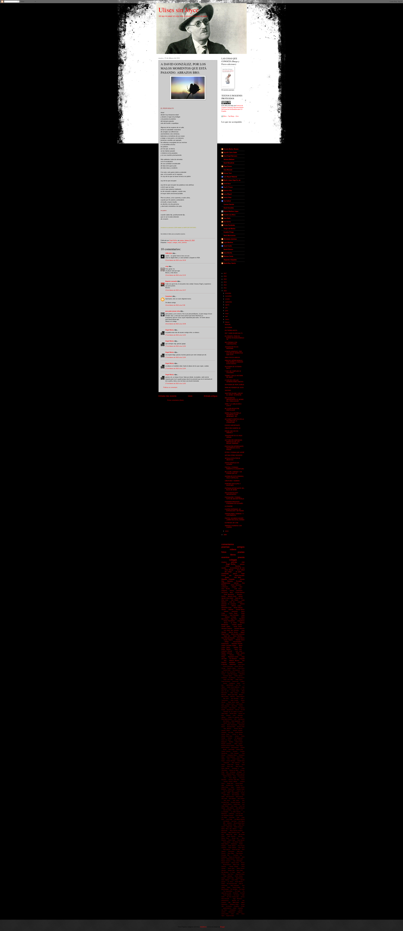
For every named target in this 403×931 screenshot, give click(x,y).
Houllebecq (232, 683)
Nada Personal (231, 836)
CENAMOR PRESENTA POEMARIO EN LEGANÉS (234, 502)
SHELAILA (168, 253)
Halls (222, 785)
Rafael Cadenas (230, 858)
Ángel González (230, 915)
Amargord (223, 732)
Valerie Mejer (224, 713)
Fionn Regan (232, 777)
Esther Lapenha (241, 774)
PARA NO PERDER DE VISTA (234, 387)
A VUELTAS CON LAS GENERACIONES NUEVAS (234, 381)
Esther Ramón (226, 649)
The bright (237, 891)
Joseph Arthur (237, 804)
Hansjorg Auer (229, 785)
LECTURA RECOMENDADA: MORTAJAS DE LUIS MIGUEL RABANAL (234, 441)
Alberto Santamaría (232, 724)
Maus (241, 828)
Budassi (243, 747)
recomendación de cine (237, 568)
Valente (223, 609)
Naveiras (238, 566)
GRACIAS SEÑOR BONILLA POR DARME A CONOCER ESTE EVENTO (234, 362)
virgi (166, 266)
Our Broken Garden (238, 842)
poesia (241, 557)
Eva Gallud (227, 201)
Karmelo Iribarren (239, 628)
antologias (232, 662)
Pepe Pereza (228, 166)
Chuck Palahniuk (230, 757)
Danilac (237, 764)
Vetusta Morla (233, 713)
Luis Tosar (233, 821)
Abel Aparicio (241, 719)
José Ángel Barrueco (230, 156)
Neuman (240, 836)
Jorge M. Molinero (227, 804)
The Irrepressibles (227, 891)
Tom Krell (242, 893)
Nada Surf (227, 636)
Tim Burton (235, 893)
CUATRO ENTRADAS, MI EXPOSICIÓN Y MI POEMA (234, 510)
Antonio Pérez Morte (226, 736)
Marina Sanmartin (238, 826)
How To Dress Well (228, 791)
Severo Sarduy (238, 876)
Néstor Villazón (238, 607)
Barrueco (230, 581)
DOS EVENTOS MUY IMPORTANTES (231, 493)
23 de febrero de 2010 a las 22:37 (175, 290)
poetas (241, 552)
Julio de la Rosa (227, 809)
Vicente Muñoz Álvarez (231, 149)
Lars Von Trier (239, 813)
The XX (237, 709)
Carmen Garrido (229, 204)
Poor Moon (224, 707)
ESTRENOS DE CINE (231, 523)
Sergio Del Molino (240, 874)
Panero (232, 655)
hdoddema (203, 927)
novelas (223, 568)
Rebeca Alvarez (225, 862)
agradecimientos (227, 908)
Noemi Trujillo (231, 840)
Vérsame (228, 715)
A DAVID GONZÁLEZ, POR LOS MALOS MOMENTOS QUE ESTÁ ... (234, 353)
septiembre (228, 302)
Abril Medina (226, 721)
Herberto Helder (241, 789)
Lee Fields (224, 817)
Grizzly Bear (230, 783)
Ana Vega (230, 732)
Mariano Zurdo (228, 256)
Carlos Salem (225, 647)
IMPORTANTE (229, 685)
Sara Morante (228, 170)
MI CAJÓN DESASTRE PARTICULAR (232, 409)
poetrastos (235, 611)
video (237, 913)
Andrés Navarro (239, 732)
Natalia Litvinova (226, 653)
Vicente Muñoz (240, 609)
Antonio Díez (228, 190)
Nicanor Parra (225, 838)
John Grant (236, 800)
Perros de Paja (236, 849)
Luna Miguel (228, 194)
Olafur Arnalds (234, 700)
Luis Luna (239, 651)
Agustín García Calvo (229, 722)
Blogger (222, 927)
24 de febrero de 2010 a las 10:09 (175, 324)
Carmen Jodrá (239, 749)
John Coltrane (241, 798)
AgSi (243, 721)
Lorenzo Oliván (235, 690)
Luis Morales (226, 821)
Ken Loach (236, 809)
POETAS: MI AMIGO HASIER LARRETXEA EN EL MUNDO (234, 519)
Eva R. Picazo (228, 187)
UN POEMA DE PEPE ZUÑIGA (234, 384)
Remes (243, 862)
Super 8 (241, 883)
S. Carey (232, 872)
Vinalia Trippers (228, 639)
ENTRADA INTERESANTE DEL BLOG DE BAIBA (234, 489)
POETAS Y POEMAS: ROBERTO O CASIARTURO (234, 468)
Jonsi (243, 802)
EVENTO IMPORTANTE (232, 425)
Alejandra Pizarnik (237, 643)
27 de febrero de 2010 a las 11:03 (175, 335)
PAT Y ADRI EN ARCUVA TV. (234, 333)
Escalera (239, 594)
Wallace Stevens (234, 660)
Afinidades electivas (230, 239)
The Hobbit (242, 889)
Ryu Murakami (224, 872)
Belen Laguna (238, 743)
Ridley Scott (236, 864)
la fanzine (224, 664)
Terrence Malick (236, 887)
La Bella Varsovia (235, 811)
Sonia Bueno (241, 638)
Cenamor (235, 751)
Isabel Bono (226, 794)
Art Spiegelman (239, 738)
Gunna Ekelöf (239, 783)
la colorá (234, 622)
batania (226, 611)
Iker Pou (238, 685)
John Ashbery (232, 798)
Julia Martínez (230, 808)
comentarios (227, 544)
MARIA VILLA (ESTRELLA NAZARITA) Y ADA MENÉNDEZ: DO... (233, 414)
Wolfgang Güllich (234, 904)
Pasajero (223, 845)
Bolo (241, 586)
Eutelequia (224, 677)
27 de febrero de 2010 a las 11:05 (175, 383)
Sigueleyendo (239, 877)
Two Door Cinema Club (232, 896)
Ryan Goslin (240, 870)
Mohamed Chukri (226, 607)
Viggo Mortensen (237, 898)
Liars (238, 817)
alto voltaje (228, 572)
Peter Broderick (225, 706)
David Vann (230, 766)
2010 (225, 291)
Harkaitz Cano (239, 785)
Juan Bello (227, 218)
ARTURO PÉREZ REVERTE (233, 455)
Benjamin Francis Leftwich (227, 745)
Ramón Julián (239, 858)
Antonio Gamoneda (228, 666)
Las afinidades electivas (227, 815)
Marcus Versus (233, 632)
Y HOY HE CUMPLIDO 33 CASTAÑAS (233, 371)
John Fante (227, 800)
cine (243, 562)
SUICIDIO (228, 390)
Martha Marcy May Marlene (228, 828)
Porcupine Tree (237, 855)
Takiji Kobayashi (234, 885)
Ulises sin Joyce (178, 9)
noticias (236, 583)
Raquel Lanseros (225, 860)
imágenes (240, 911)
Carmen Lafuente (225, 751)
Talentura (242, 619)
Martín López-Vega (232, 694)
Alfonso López (236, 605)
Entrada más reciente (167, 396)
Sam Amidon (232, 707)
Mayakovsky (224, 830)
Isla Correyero (235, 794)
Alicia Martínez (227, 728)
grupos (227, 577)
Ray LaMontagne (237, 860)
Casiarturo (168, 296)
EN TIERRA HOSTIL (231, 330)
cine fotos (224, 910)
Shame (223, 877)
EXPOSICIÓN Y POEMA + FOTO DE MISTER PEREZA (234, 498)
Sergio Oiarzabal (227, 876)
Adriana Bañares (229, 159)
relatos (227, 566)
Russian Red (231, 870)
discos (226, 622)
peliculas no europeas (228, 603)
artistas (241, 596)
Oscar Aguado (241, 840)
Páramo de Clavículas (234, 857)
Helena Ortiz (231, 789)
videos (233, 549)
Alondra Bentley (238, 728)
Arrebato (230, 738)
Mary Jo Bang (224, 696)
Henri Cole (238, 649)
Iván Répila (234, 600)
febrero (227, 322)
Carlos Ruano (241, 668)
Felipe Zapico (239, 679)
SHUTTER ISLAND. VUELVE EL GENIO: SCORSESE (234, 394)
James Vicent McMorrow (233, 687)
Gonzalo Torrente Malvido (230, 781)
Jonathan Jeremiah (235, 802)
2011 (225, 288)
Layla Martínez (228, 242)
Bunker (224, 749)
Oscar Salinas (226, 842)
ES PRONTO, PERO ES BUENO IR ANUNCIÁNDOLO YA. (234, 337)
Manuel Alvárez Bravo (239, 823)
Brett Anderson (235, 747)
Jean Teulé (224, 798)
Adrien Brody (241, 664)
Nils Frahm (226, 698)
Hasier (232, 787)
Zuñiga (243, 906)
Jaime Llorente (239, 796)
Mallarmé (229, 823)
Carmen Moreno (240, 592)
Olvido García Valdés (233, 702)
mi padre (238, 572)
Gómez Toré (228, 173)
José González (234, 615)
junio (226, 310)
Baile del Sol (239, 598)
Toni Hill (243, 709)
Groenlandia (225, 573)
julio (226, 307)
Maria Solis (229, 826)
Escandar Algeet (227, 675)
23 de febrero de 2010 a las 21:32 (175, 275)
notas (232, 913)
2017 (225, 273)
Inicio (190, 396)
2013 (225, 282)
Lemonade (231, 817)
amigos (169, 242)
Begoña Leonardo (171, 281)
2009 (225, 534)
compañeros (241, 620)
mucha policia (224, 913)
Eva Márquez (232, 677)
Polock (241, 706)
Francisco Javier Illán (234, 779)
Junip (243, 615)
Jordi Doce (227, 183)
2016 (225, 276)
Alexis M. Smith (241, 726)
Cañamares (224, 586)
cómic (234, 715)
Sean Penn (230, 874)
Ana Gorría (227, 222)
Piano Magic (231, 853)
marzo (227, 319)
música (232, 590)
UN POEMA (228, 327)
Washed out (235, 900)
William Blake (236, 902)
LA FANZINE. (229, 506)
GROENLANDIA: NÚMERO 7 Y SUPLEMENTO (234, 514)
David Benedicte (229, 163)
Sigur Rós (234, 619)
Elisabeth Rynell (230, 774)
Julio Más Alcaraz (240, 808)
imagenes (224, 590)
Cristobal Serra (241, 760)
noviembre (228, 296)
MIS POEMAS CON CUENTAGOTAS (231, 343)
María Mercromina (229, 235)
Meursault (223, 832)
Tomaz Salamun (227, 894)
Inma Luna (224, 600)
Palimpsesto (234, 843)
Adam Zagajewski (235, 721)
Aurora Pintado (238, 739)
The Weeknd (233, 658)
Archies (237, 736)
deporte (240, 910)
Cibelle (223, 758)
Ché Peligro (240, 757)
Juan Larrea (234, 806)
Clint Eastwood (236, 670)
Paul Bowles (240, 704)
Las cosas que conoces (231, 630)
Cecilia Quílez (225, 626)
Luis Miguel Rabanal (230, 177)
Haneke (225, 683)
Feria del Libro (241, 775)
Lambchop (231, 813)
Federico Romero (227, 775)
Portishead (224, 857)
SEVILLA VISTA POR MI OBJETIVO (232, 459)
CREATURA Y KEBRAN (232, 481)
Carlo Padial (231, 749)
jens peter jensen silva (172, 311)
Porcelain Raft (225, 855)
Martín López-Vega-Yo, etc (232, 180)
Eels (227, 772)
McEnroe (232, 696)
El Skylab (239, 772)
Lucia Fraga (229, 819)
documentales (237, 641)
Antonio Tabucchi (239, 666)
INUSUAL (228, 324)
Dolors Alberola (225, 768)
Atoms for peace (226, 739)
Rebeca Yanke (235, 862)
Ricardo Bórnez (227, 864)
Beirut (240, 645)
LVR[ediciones (225, 583)
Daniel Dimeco (228, 249)
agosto (227, 305)
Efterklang (242, 673)
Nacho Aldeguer (241, 696)
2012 (225, 285)
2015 (225, 279)
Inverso (243, 792)
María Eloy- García (230, 263)
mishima (223, 717)
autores (242, 564)
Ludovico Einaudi (226, 651)
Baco (231, 592)
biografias (240, 908)
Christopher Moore (232, 755)
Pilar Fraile (234, 706)
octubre (227, 299)
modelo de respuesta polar (235, 717)
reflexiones (233, 664)
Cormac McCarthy (230, 760)
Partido (241, 843)
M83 (224, 823)
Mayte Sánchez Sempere (236, 830)
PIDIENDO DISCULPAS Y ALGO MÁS (233, 484)
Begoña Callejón (231, 668)
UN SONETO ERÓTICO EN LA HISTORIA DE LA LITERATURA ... (234, 420)
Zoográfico (236, 906)
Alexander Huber (231, 726)
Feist (234, 775)
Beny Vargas (239, 745)
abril (226, 316)
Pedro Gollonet (232, 847)
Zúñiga (227, 641)
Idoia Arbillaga (235, 792)
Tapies (228, 887)
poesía (235, 573)
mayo (227, 313)
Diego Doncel (239, 766)
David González (229, 208)
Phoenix (223, 853)
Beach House (239, 741)
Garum (243, 779)
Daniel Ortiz (230, 764)
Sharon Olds (230, 877)
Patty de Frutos (230, 704)
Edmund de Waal (233, 770)
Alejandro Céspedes (230, 260)
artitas (234, 908)
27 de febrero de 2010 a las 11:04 (175, 346)
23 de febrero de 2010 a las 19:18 (175, 260)
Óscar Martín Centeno (226, 719)
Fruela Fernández (229, 225)
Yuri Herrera (229, 906)
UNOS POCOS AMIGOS (232, 357)
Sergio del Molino (229, 228)
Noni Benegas (234, 698)
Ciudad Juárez (236, 758)
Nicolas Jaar (235, 838)
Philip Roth (240, 851)
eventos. (223, 911)
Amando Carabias (237, 730)
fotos (179, 242)
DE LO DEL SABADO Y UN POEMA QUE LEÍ (233, 472)
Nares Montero (237, 636)
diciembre (228, 293)
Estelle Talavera (238, 675)
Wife (229, 902)
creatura (240, 662)
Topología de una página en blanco (233, 711)
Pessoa (240, 655)
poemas (184, 242)
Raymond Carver (233, 656)
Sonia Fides (227, 197)
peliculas (234, 562)
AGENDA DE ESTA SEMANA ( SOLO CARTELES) (234, 477)
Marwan (241, 694)
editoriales (240, 715)
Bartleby (231, 741)
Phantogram (231, 851)
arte (230, 575)
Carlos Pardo (233, 613)
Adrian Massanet (236, 585)
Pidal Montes (239, 853)
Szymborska (224, 885)
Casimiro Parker (227, 670)
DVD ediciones (236, 762)
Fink (225, 777)
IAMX (228, 792)
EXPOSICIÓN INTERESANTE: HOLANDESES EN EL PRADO (234, 448)
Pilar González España (228, 638)
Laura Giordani (239, 815)
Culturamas (226, 762)
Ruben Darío (231, 868)
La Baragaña (224, 811)
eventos (225, 557)
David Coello (228, 246)
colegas (175, 242)
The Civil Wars (233, 889)
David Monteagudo (232, 673)
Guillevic (243, 681)
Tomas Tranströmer (229, 620)
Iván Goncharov (230, 796)
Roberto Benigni (234, 866)
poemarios (239, 590)
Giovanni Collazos (226, 628)
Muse (235, 834)
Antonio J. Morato (237, 734)
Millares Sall (229, 834)
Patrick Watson (232, 845)
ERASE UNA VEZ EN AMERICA (231, 431)
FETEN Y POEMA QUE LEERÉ (234, 452)
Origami (234, 586)
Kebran (223, 596)
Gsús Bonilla (228, 253)
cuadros (240, 602)
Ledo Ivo (232, 602)
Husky (238, 683)
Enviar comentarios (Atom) (175, 400)
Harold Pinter (224, 787)
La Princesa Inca (233, 689)
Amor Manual (229, 570)
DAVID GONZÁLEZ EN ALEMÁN (232, 463)
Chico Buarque (235, 753)
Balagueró (223, 741)
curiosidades (233, 910)
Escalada (239, 581)
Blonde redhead (225, 747)
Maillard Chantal (230, 617)
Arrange (223, 668)
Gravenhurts (235, 681)
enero (227, 531)
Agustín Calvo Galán (230, 152)
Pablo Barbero (225, 843)
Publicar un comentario (170, 387)
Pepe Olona (241, 847)
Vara (225, 660)
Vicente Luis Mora (229, 215)
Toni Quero (236, 894)
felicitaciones (232, 911)
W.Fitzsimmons (224, 900)
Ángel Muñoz (169, 330)
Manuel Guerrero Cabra (230, 825)
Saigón (238, 872)
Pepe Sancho (226, 849)
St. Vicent (230, 881)
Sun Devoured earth (232, 883)
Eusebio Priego (229, 232)
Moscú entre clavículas (238, 634)
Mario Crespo (234, 692)
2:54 (235, 719)
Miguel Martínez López (231, 211)
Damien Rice (238, 647)
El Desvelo (232, 772)
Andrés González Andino (228, 645)
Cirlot (228, 758)
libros (233, 554)
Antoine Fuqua (225, 734)
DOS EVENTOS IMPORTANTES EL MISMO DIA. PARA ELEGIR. (234, 399)
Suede (223, 883)
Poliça (223, 656)
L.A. (242, 809)
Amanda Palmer (225, 730)
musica (223, 562)
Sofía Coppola (225, 879)
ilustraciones (225, 643)
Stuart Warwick (239, 881)
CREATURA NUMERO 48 (232, 428)
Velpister (230, 609)
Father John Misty (228, 679)
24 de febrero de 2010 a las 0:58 (175, 305)
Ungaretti (242, 658)
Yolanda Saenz (240, 639)
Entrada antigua (210, 396)
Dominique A (235, 768)
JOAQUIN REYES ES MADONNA (231, 347)
